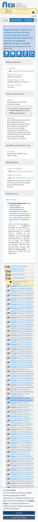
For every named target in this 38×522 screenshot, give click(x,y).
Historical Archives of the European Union (24, 171)
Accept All (19, 513)
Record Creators (16, 20)
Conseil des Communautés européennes (23, 71)
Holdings (5, 20)
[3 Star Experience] (23, 10)
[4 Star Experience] (25, 10)
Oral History (28, 20)
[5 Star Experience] (27, 10)
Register (16, 108)
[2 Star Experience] (21, 10)
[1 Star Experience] (19, 10)
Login (33, 16)
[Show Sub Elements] (7, 271)
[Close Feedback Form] (33, 12)
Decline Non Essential (19, 517)
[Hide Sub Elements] (6, 266)
